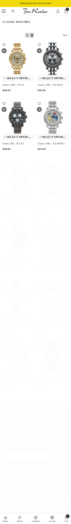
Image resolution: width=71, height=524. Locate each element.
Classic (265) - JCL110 (13, 264)
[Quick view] (4, 50)
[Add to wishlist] (4, 44)
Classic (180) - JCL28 (48, 205)
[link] (20, 518)
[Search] (13, 11)
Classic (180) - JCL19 (13, 85)
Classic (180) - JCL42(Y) (50, 323)
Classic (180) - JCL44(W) (15, 205)
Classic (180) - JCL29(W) (50, 381)
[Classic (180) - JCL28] (53, 179)
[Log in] (58, 11)
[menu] (4, 11)
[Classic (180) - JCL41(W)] (53, 58)
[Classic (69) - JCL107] (18, 117)
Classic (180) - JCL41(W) (50, 85)
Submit (59, 456)
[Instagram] (15, 468)
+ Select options (18, 78)
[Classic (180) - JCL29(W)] (53, 355)
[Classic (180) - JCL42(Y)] (53, 297)
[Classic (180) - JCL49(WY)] (53, 117)
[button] (27, 35)
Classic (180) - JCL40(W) (15, 381)
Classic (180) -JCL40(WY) (51, 264)
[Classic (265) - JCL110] (18, 238)
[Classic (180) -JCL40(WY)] (53, 238)
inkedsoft (49, 489)
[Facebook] (6, 468)
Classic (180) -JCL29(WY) (15, 323)
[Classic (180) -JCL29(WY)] (18, 297)
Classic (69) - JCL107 (13, 143)
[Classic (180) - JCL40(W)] (18, 355)
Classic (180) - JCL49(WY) (51, 143)
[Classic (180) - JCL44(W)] (18, 179)
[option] (35, 3)
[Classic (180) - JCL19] (18, 58)
